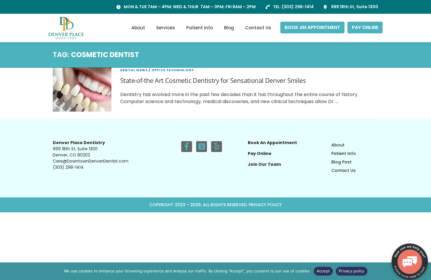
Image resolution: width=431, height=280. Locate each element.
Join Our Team (264, 164)
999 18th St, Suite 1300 (354, 7)
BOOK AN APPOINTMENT (312, 27)
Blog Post (341, 162)
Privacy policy (351, 271)
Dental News (134, 70)
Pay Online (260, 153)
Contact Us (258, 28)
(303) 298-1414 (298, 7)
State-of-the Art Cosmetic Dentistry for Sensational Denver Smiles (213, 80)
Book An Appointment (272, 143)
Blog (229, 28)
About (138, 28)
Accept (323, 271)
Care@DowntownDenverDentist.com (90, 161)
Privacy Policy (265, 205)
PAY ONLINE (365, 27)
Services (165, 28)
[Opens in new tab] (186, 146)
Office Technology (173, 70)
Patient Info (199, 28)
